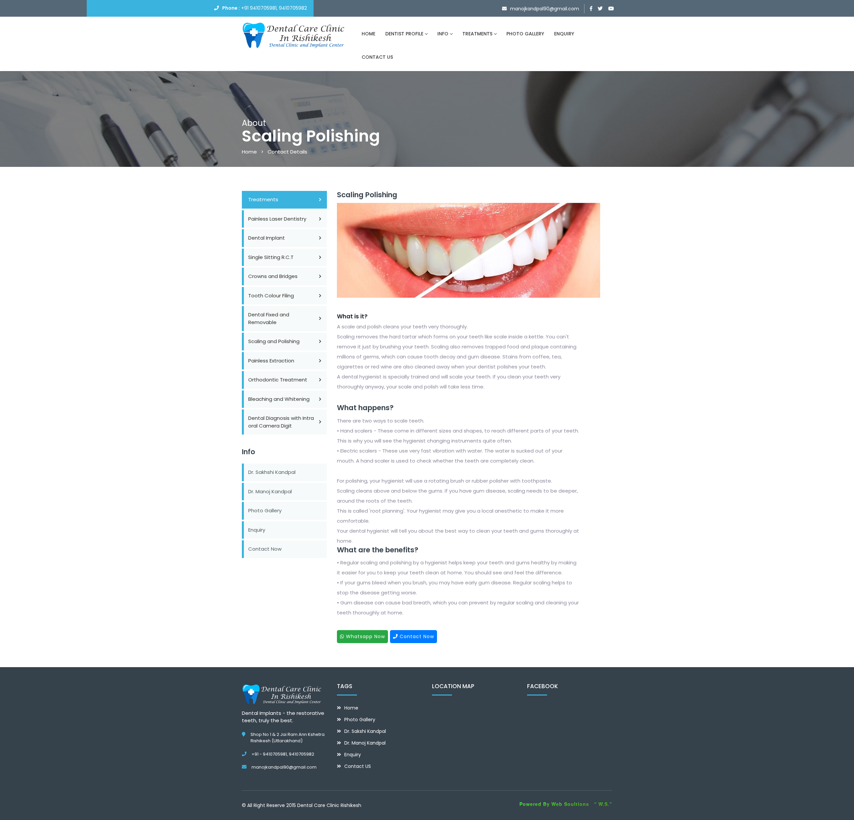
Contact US (357, 766)
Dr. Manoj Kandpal (270, 491)
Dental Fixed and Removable (268, 318)
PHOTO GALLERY (525, 33)
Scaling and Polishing (274, 341)
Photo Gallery (265, 510)
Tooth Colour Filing (271, 295)
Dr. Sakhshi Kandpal (272, 472)
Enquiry (256, 529)
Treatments (263, 199)
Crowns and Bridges (273, 276)
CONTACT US (377, 57)
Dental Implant (266, 237)
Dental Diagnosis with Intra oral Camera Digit (281, 422)
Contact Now (265, 548)
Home (249, 151)
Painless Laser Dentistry (277, 218)
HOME (368, 33)
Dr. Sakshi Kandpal (365, 731)
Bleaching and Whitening (279, 398)
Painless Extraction (271, 360)
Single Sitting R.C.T (271, 257)
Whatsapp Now (364, 636)
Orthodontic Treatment (277, 379)
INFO (442, 33)
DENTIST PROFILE (404, 33)
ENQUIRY (564, 33)
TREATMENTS (477, 33)
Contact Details (287, 151)
